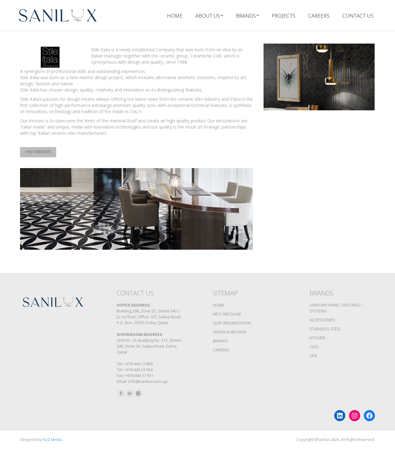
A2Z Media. (53, 439)
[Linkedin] (129, 393)
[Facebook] (121, 393)
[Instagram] (138, 393)
